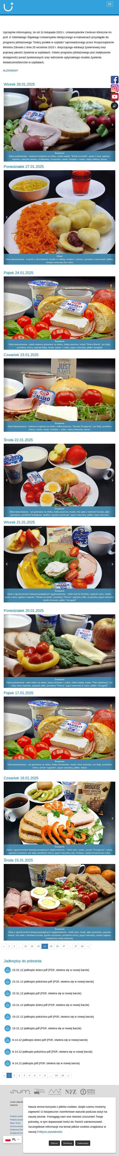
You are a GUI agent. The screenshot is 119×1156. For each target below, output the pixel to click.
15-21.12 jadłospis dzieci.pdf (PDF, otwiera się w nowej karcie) (50, 1005)
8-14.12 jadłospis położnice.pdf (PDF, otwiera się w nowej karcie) (52, 1051)
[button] (6, 125)
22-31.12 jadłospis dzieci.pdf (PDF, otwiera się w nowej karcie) (50, 970)
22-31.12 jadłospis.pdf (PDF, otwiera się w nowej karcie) (46, 993)
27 (64, 946)
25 (51, 946)
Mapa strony (15, 1123)
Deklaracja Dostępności (20, 1130)
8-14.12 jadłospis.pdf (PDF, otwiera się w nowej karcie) (46, 1063)
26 (57, 946)
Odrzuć (54, 1143)
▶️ (25, 118)
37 (76, 946)
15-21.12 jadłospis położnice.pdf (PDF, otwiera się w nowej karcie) (53, 1016)
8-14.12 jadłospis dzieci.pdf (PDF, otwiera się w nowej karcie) (50, 1039)
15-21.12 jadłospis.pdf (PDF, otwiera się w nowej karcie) (46, 1028)
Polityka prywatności (18, 1120)
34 (63, 1075)
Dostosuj (67, 1143)
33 (56, 1075)
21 (25, 946)
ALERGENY (10, 70)
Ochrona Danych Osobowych (22, 1126)
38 (82, 946)
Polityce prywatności (49, 1131)
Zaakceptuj (82, 1143)
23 (38, 946)
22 (32, 946)
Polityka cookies (17, 1116)
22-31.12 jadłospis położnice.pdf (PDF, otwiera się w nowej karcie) (53, 981)
